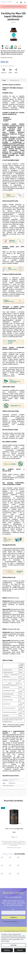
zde (8, 941)
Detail (13, 837)
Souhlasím (20, 950)
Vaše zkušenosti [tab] (14, 80)
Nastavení (13, 945)
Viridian (13, 22)
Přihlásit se (13, 916)
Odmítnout (7, 950)
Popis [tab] (4, 80)
